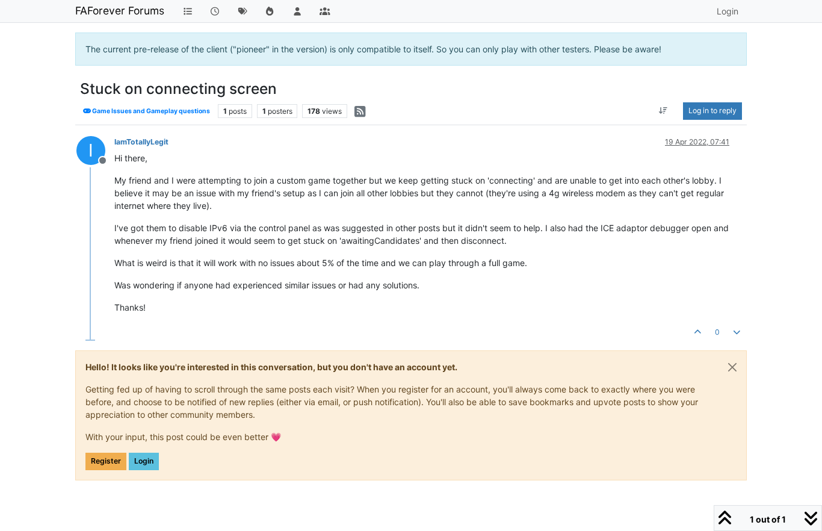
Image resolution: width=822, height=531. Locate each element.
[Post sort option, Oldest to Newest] (663, 110)
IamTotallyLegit (141, 141)
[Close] (732, 367)
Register (106, 460)
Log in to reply (712, 110)
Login (143, 460)
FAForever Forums (119, 10)
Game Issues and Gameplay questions (150, 111)
